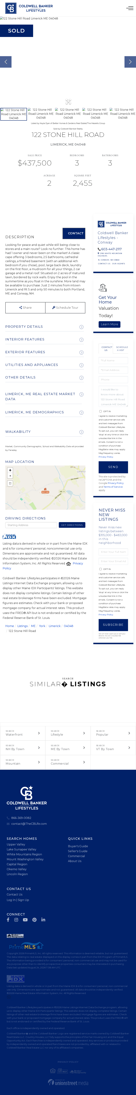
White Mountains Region (24, 854)
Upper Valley (16, 844)
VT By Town (105, 749)
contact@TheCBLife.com (29, 823)
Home (9, 626)
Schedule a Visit (122, 348)
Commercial (60, 763)
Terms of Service (113, 487)
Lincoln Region (17, 874)
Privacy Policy (106, 456)
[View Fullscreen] (10, 483)
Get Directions (72, 525)
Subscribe (113, 624)
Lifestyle (57, 734)
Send (113, 467)
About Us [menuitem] (74, 861)
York (42, 626)
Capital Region (17, 864)
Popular (102, 734)
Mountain (13, 763)
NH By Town (15, 749)
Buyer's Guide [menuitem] (78, 846)
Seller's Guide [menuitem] (77, 851)
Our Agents (118, 263)
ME (33, 626)
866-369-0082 (21, 818)
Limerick (55, 626)
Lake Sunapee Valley (21, 849)
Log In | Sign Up (18, 900)
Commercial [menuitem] (76, 856)
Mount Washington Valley (25, 859)
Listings (22, 626)
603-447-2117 (111, 249)
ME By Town (60, 749)
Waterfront (14, 734)
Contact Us (104, 263)
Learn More (109, 324)
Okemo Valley (17, 869)
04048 (68, 626)
